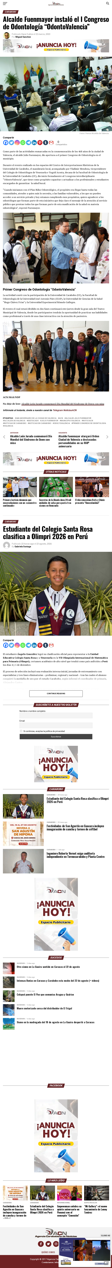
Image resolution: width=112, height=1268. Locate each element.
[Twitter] (11, 142)
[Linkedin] (34, 142)
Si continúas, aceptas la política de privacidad (44, 731)
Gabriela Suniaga (23, 546)
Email (22, 721)
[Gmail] (51, 142)
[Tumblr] (45, 142)
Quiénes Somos (48, 1252)
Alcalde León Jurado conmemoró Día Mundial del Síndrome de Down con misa (62, 403)
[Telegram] (28, 142)
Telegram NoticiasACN (64, 410)
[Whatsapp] (22, 142)
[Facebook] (5, 142)
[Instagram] (17, 142)
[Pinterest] (39, 142)
